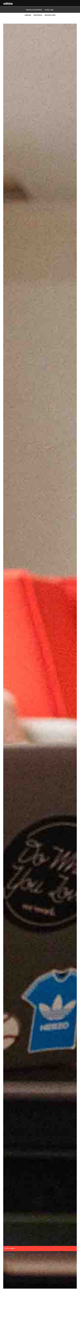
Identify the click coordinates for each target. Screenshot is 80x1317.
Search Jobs (49, 9)
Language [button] (28, 15)
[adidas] (6, 2)
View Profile (38, 15)
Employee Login (50, 15)
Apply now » (10, 1248)
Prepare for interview (34, 9)
